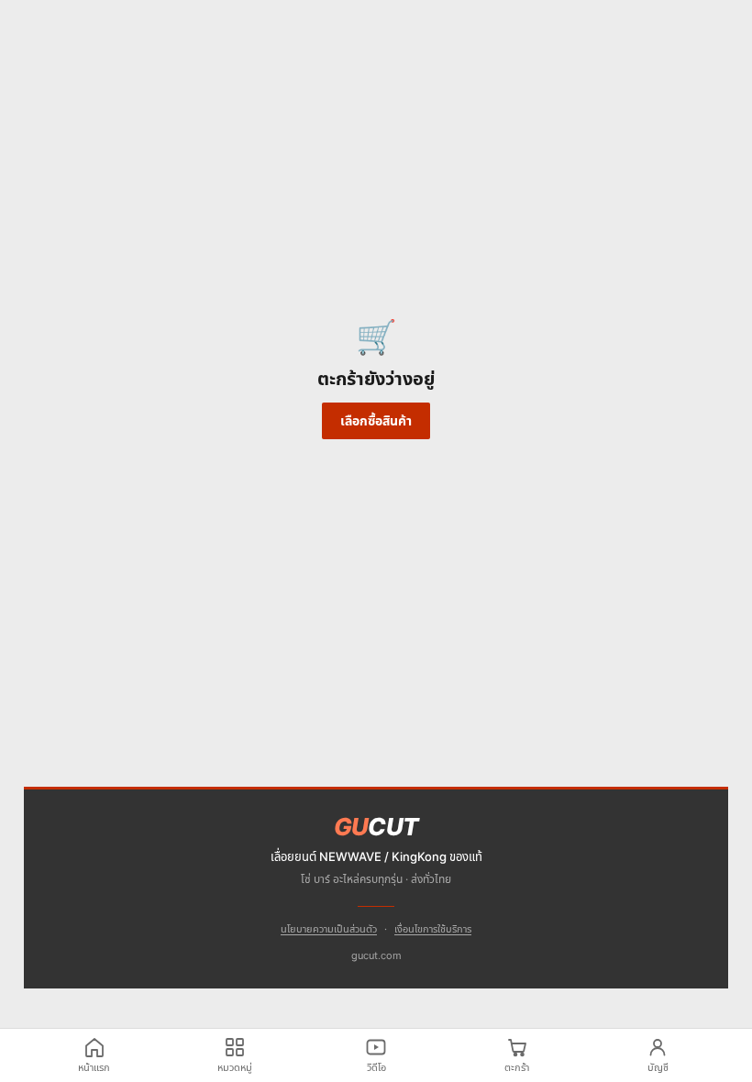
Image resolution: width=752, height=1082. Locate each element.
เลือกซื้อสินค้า (376, 420)
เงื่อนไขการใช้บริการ (432, 928)
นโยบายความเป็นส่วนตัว (329, 928)
